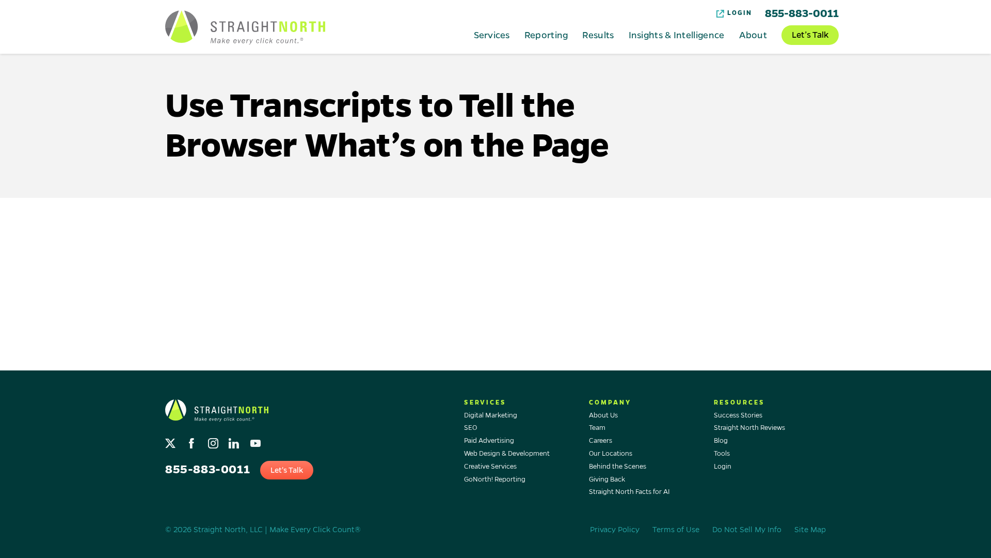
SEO (470, 427)
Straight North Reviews (749, 427)
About (753, 34)
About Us (603, 415)
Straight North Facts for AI (629, 491)
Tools (722, 453)
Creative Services (490, 466)
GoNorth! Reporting (494, 479)
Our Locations (610, 453)
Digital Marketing (490, 415)
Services (491, 34)
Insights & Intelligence (677, 34)
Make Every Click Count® (315, 529)
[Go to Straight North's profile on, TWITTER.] (171, 441)
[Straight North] (245, 27)
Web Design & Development (507, 453)
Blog (721, 440)
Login (739, 13)
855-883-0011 (802, 13)
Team (597, 427)
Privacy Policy (615, 529)
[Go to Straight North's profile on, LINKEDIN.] (235, 441)
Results (598, 34)
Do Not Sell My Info (746, 529)
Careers (600, 440)
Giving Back (607, 479)
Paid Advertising (489, 440)
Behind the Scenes (617, 466)
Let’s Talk (810, 35)
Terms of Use (675, 529)
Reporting (546, 34)
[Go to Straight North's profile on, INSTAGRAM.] (213, 441)
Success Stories (738, 415)
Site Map (810, 529)
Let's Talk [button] (286, 470)
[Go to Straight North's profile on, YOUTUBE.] (256, 441)
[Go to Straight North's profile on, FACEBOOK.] (192, 441)
